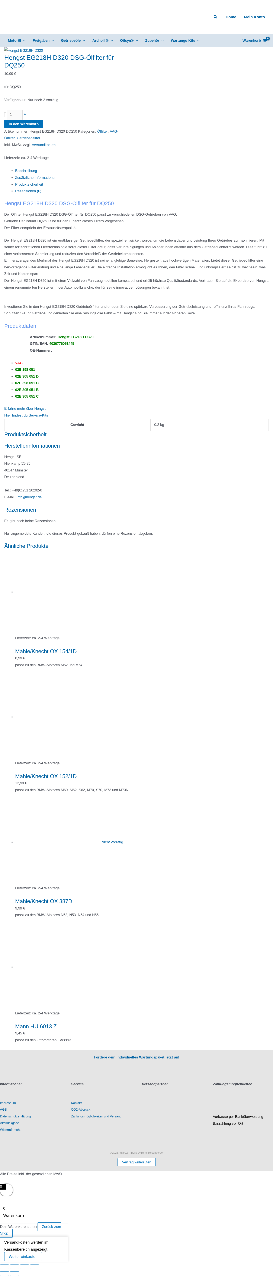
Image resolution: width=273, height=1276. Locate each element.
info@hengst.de (29, 497)
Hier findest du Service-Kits (26, 415)
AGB (3, 1109)
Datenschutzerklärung (15, 1116)
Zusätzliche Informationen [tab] (35, 178)
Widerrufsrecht (10, 1129)
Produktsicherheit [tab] (29, 184)
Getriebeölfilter (28, 138)
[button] (216, 17)
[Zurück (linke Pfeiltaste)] (4, 1273)
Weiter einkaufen (23, 1257)
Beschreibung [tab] (26, 171)
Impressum (8, 1103)
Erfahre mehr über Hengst (25, 409)
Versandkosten (43, 145)
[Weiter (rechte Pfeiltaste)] (14, 1273)
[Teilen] (24, 1267)
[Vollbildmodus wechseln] (14, 1267)
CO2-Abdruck (80, 1109)
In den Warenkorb (24, 124)
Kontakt (76, 1103)
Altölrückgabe (9, 1123)
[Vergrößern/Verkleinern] (4, 1267)
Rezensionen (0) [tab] (28, 191)
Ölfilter (102, 131)
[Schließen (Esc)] (34, 1267)
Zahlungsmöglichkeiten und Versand (96, 1116)
